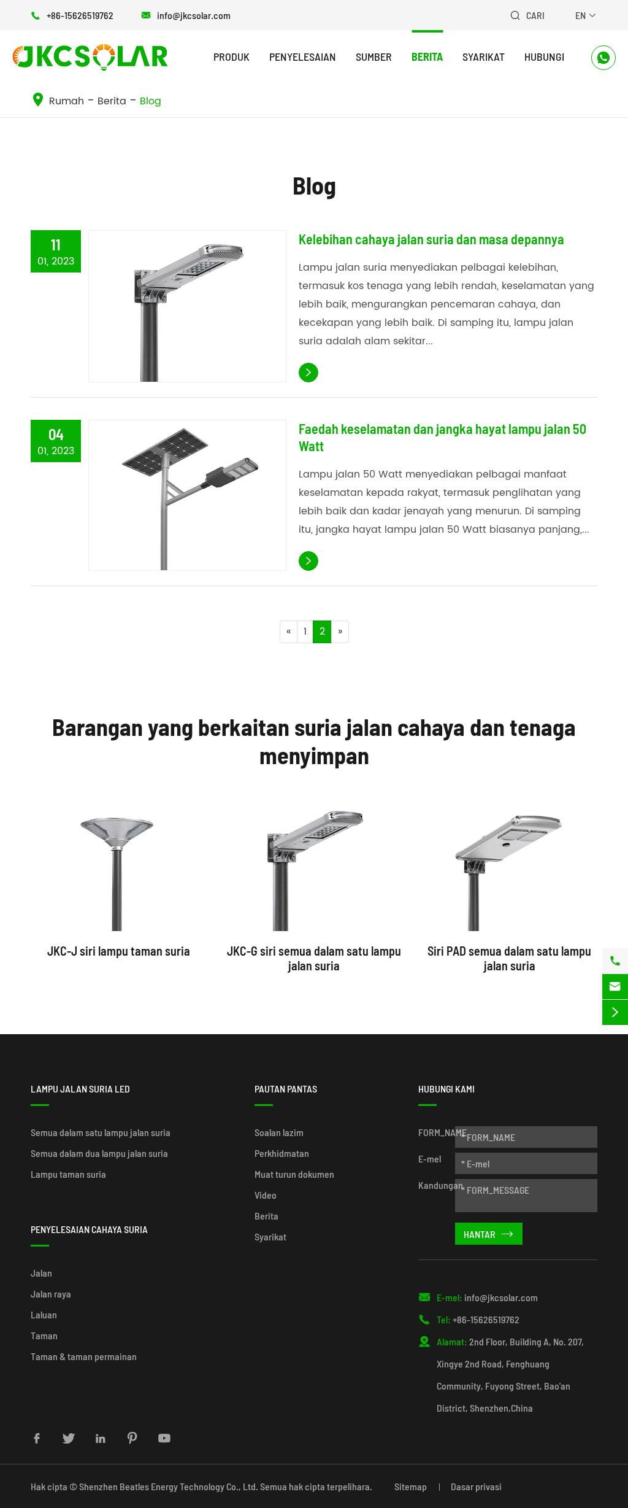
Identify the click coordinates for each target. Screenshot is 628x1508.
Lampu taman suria (68, 1174)
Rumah (66, 101)
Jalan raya (51, 1293)
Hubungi (544, 56)
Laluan (44, 1314)
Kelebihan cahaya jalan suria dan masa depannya (431, 239)
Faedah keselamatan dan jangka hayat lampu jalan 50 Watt (442, 437)
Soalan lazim (279, 1132)
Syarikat (483, 56)
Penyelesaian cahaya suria (89, 1229)
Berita (427, 56)
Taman (44, 1335)
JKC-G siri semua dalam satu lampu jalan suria (314, 958)
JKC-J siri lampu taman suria (118, 950)
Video (266, 1195)
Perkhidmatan (282, 1153)
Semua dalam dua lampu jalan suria (99, 1153)
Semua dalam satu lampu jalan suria (100, 1132)
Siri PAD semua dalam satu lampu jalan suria (509, 958)
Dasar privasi (476, 1486)
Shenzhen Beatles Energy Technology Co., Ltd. (168, 1486)
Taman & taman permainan (84, 1356)
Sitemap (410, 1486)
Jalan (41, 1272)
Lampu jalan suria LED (80, 1088)
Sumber (374, 56)
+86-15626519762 (80, 15)
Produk (231, 56)
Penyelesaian (302, 56)
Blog (150, 101)
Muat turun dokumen (294, 1174)
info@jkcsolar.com (194, 15)
